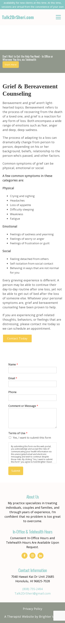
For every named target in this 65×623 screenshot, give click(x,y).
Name (13, 364)
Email (12, 378)
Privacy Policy (32, 609)
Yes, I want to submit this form (32, 437)
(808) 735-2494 (32, 589)
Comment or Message (23, 406)
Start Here (11, 64)
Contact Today (17, 338)
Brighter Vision (50, 617)
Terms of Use (18, 433)
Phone (12, 392)
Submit (15, 471)
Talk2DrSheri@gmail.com (32, 593)
